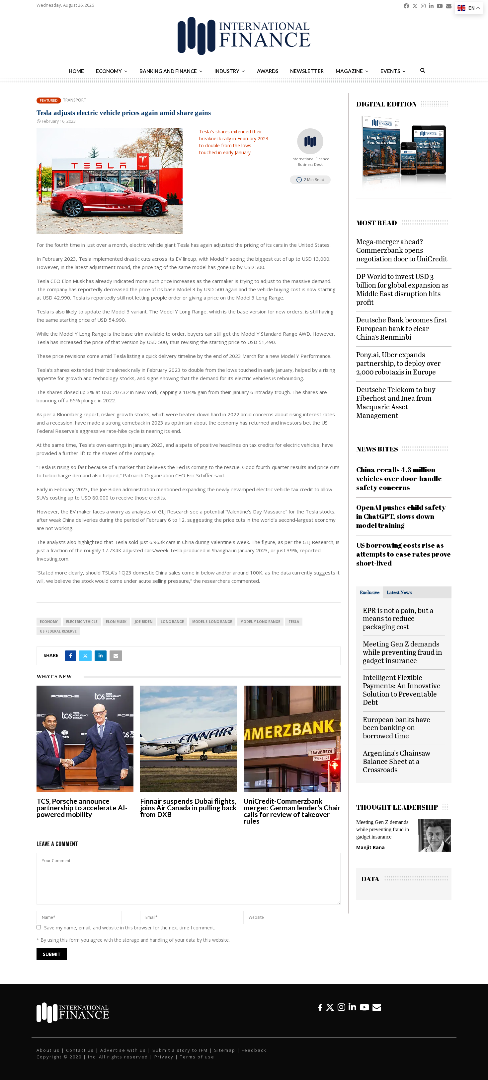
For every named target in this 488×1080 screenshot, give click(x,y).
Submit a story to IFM (180, 1050)
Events (390, 71)
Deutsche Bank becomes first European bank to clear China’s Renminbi (401, 328)
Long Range (172, 621)
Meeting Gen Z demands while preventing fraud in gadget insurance (402, 652)
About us (48, 1050)
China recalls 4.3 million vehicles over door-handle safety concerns (399, 478)
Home (76, 71)
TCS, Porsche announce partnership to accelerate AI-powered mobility (82, 807)
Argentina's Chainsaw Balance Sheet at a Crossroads (396, 761)
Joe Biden (143, 621)
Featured (49, 100)
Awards (267, 71)
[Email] (376, 1007)
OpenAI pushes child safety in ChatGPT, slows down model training (401, 516)
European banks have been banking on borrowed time (396, 727)
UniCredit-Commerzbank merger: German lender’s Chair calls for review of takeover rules (292, 811)
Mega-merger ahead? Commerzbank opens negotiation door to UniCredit (401, 249)
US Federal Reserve (58, 631)
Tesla (293, 621)
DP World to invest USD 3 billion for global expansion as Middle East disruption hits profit (402, 289)
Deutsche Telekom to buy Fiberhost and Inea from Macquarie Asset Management (396, 402)
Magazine (349, 71)
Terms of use (197, 1057)
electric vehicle (82, 621)
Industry (226, 71)
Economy (109, 71)
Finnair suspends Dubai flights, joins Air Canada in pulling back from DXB (188, 807)
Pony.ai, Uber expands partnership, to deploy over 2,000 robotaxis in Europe (398, 363)
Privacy (164, 1057)
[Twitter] (330, 1007)
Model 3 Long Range (212, 621)
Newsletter (307, 71)
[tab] (369, 592)
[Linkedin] (352, 1007)
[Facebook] (320, 1007)
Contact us (80, 1050)
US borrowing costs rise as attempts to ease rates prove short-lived (403, 554)
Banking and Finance (168, 71)
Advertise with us (123, 1050)
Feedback (254, 1050)
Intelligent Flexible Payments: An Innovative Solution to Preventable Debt (402, 689)
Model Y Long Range (260, 621)
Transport (74, 100)
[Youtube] (364, 1007)
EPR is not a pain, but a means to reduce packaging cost (398, 618)
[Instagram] (341, 1007)
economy (49, 621)
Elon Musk (116, 621)
